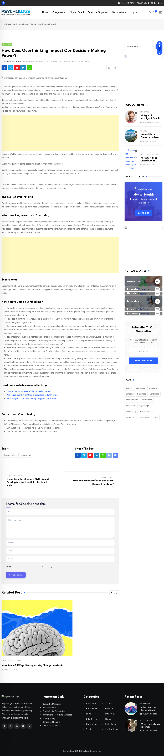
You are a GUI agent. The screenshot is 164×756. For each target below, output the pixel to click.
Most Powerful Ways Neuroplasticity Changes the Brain (32, 665)
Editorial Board (76, 12)
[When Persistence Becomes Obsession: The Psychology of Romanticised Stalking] (131, 725)
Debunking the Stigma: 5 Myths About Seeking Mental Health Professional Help (28, 482)
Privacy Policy (49, 718)
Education (145, 704)
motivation (130, 406)
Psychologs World (12, 61)
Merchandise (118, 12)
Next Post (106, 477)
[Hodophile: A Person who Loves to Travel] (131, 135)
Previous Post (16, 476)
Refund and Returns (51, 722)
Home (45, 12)
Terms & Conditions (51, 725)
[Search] (150, 12)
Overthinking (26, 455)
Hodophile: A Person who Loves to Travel (150, 137)
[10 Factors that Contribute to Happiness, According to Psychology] (131, 159)
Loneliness (154, 394)
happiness (141, 394)
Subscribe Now (143, 361)
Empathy (130, 394)
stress (155, 417)
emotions (153, 388)
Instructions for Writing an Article (57, 715)
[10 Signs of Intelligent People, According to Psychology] (131, 116)
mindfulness (147, 400)
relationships (145, 411)
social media (143, 417)
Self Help (17, 661)
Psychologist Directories (54, 711)
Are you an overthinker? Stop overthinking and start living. (32, 395)
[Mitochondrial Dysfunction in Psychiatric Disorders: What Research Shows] (131, 708)
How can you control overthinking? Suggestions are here (32, 398)
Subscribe (143, 213)
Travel (143, 131)
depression (140, 388)
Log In (134, 12)
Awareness (7, 661)
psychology (144, 406)
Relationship (131, 411)
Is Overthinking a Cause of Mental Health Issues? (29, 391)
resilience (130, 417)
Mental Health (132, 400)
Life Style (144, 112)
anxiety (129, 388)
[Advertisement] (60, 133)
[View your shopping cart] (154, 12)
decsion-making (10, 455)
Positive (154, 154)
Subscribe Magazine (97, 12)
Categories (57, 12)
